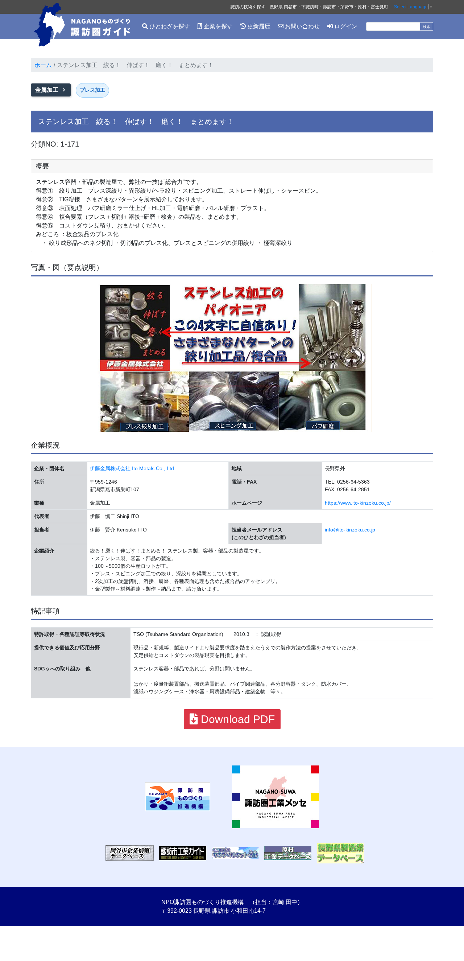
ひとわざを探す (169, 26)
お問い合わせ (301, 26)
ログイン (345, 26)
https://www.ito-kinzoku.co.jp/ (358, 503)
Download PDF (236, 719)
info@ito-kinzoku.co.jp (350, 530)
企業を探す (217, 26)
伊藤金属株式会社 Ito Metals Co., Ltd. (132, 468)
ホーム (43, 65)
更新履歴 (258, 26)
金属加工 (47, 90)
